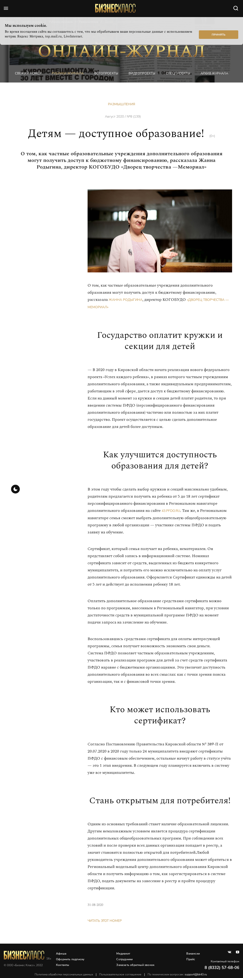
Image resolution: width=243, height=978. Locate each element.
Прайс (190, 959)
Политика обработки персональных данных (64, 974)
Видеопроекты (142, 73)
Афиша (61, 953)
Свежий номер (28, 73)
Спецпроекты (178, 73)
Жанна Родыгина (125, 300)
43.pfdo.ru (171, 511)
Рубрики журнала (68, 73)
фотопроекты (106, 73)
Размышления (121, 104)
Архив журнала (214, 73)
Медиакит (123, 953)
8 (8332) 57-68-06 (222, 967)
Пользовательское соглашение (120, 974)
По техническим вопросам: (177, 974)
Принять (218, 35)
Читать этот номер (105, 920)
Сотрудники (124, 959)
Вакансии (193, 953)
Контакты (62, 965)
